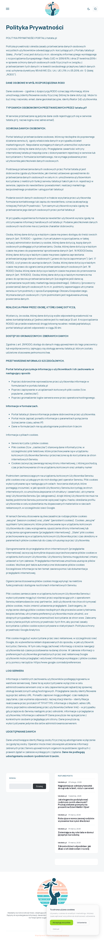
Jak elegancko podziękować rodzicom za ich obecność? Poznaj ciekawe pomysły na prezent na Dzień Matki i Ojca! (73, 803)
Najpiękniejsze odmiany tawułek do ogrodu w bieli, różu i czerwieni (76, 787)
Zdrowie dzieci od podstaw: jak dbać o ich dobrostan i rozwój (74, 847)
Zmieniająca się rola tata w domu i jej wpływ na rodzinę (76, 833)
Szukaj (12, 778)
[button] (8, 9)
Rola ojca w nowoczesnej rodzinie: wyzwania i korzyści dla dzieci (76, 819)
